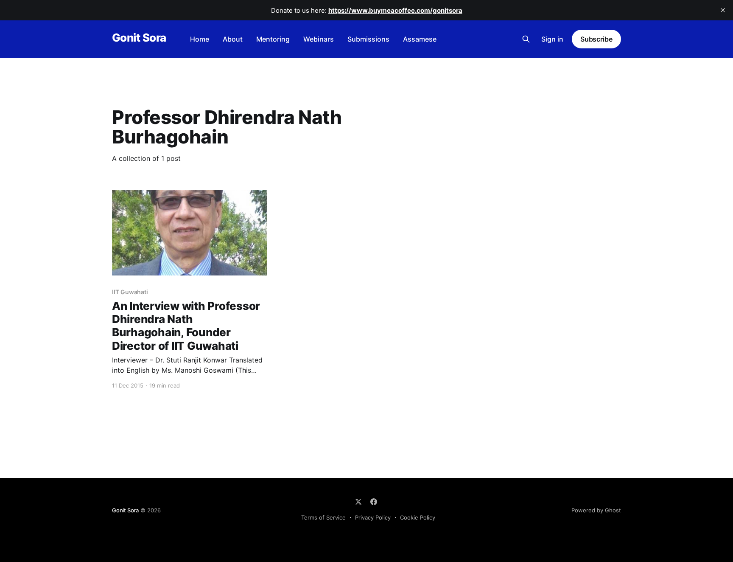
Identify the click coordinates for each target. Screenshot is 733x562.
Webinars (318, 39)
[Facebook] (373, 501)
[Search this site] (526, 39)
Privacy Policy (373, 517)
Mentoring (273, 39)
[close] (723, 10)
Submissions (368, 39)
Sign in (552, 39)
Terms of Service (323, 517)
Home (199, 39)
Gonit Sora (139, 38)
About (233, 39)
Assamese (419, 39)
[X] (358, 501)
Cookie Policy (417, 517)
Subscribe (596, 39)
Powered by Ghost (596, 510)
